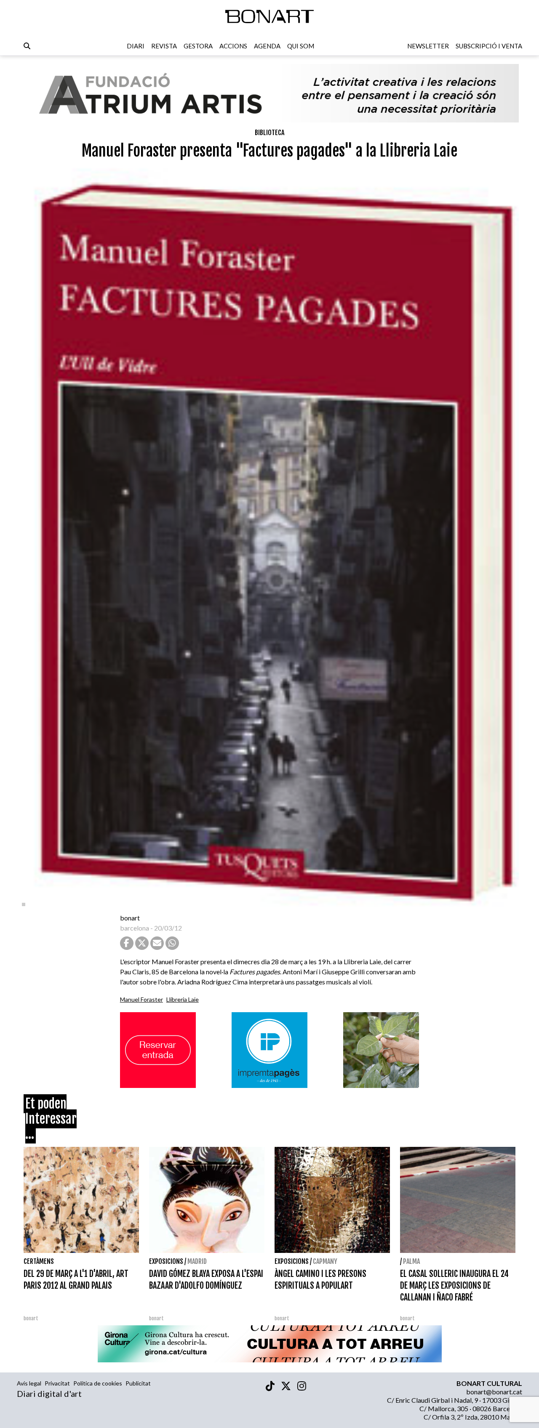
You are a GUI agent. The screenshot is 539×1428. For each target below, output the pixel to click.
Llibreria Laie (182, 999)
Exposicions (166, 1261)
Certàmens (39, 1261)
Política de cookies (97, 1383)
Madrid (197, 1261)
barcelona (134, 928)
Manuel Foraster (141, 999)
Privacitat (57, 1383)
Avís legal (29, 1383)
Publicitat (138, 1383)
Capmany (325, 1261)
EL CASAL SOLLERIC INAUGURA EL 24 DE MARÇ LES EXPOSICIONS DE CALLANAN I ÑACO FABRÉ (454, 1285)
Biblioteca (269, 132)
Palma (411, 1261)
